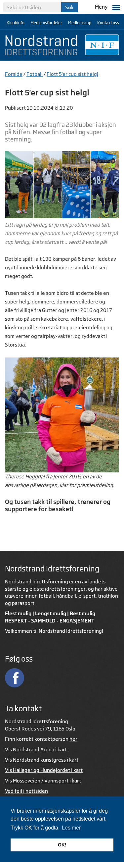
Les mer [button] (71, 828)
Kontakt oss (108, 22)
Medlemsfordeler (46, 22)
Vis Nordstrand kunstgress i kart (41, 760)
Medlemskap (79, 22)
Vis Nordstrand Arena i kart (36, 749)
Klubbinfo (15, 22)
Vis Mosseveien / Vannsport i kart (43, 781)
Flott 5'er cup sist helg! (72, 74)
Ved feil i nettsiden (26, 791)
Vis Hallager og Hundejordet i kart (44, 770)
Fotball (34, 74)
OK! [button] (62, 844)
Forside (13, 74)
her (73, 739)
